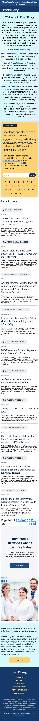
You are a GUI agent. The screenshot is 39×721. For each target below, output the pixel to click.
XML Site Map (19, 693)
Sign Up (19, 660)
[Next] (32, 523)
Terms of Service (19, 690)
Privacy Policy (19, 687)
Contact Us (19, 684)
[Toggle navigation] (35, 10)
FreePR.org (10, 10)
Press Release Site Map (24, 714)
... (35, 520)
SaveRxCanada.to (11, 160)
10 (32, 520)
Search (32, 175)
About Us (19, 680)
